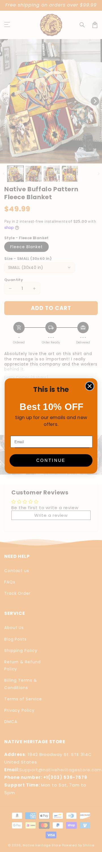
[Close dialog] (90, 386)
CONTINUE (50, 460)
